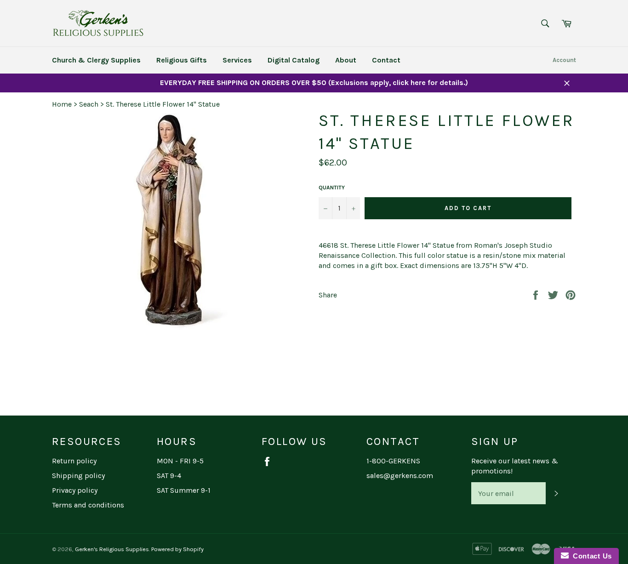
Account (564, 60)
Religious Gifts (181, 60)
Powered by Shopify (177, 549)
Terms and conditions (88, 505)
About (345, 60)
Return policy (74, 460)
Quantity (332, 187)
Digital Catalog (294, 60)
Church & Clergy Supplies (96, 60)
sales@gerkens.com (399, 475)
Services (237, 60)
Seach (88, 104)
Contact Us (590, 556)
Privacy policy (74, 490)
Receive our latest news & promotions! (514, 465)
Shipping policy (78, 475)
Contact (386, 60)
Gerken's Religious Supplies (112, 549)
